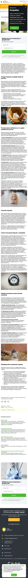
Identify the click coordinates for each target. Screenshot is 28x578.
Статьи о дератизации (9, 407)
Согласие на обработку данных (20, 558)
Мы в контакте (8, 552)
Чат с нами (7, 545)
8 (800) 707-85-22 (8, 542)
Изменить (14, 28)
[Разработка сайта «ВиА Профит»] (14, 563)
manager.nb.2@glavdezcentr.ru (11, 538)
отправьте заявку (14, 21)
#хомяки (8, 405)
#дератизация (3, 405)
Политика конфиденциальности (6, 558)
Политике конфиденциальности (14, 569)
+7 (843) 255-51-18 (23, 1)
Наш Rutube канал (8, 555)
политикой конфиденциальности (14, 56)
